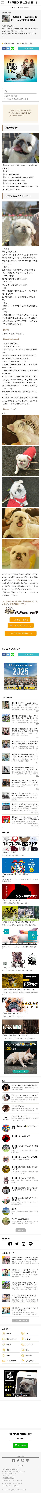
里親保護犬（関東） (28, 43)
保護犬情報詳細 (11, 96)
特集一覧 (20, 1230)
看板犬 (9, 1344)
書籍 (8, 1355)
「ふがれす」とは (19, 620)
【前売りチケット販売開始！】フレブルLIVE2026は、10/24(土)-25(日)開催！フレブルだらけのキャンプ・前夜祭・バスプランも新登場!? (25, 1271)
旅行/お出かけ (11, 1339)
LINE (12, 48)
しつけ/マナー (30, 1361)
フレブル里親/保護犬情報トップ (19, 633)
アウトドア (29, 1344)
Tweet (8, 48)
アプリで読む (28, 49)
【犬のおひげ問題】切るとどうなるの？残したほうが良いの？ (24, 1296)
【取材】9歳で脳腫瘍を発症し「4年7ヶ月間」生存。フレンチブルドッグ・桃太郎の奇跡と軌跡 (25, 1284)
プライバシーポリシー (9, 1476)
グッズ (9, 1333)
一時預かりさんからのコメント (16, 99)
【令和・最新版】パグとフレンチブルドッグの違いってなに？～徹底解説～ (25, 1258)
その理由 (18, 580)
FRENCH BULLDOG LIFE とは (12, 1469)
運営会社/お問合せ (8, 1478)
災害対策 (29, 1355)
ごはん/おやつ (11, 1361)
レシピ (28, 1339)
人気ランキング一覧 (20, 1320)
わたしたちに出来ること (19, 625)
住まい (9, 1350)
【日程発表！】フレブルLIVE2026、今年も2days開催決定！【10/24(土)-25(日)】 (25, 1309)
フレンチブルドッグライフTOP (12, 1483)
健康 (27, 1350)
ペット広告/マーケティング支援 (12, 1480)
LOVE (28, 1333)
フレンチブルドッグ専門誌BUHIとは (14, 1471)
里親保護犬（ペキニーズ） (11, 43)
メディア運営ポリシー (9, 1473)
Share (4, 48)
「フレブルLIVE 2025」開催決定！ (20, 8)
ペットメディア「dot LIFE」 (11, 1485)
